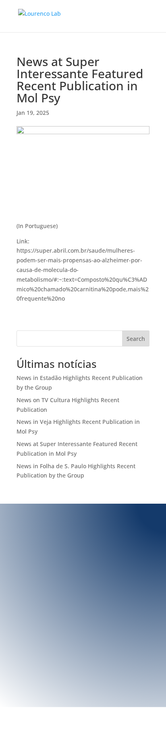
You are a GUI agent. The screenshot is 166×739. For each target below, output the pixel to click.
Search (136, 339)
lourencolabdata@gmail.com (74, 576)
